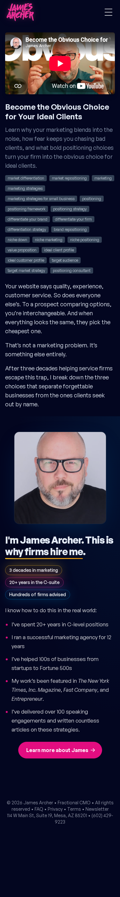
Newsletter (97, 809)
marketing (103, 178)
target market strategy (26, 270)
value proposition (22, 250)
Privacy (55, 809)
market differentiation (26, 178)
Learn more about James (57, 750)
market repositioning (69, 178)
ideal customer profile (26, 260)
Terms (74, 809)
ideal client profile (59, 250)
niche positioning (84, 239)
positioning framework (26, 209)
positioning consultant (72, 270)
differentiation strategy (27, 229)
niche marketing (48, 239)
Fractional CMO (74, 802)
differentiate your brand (27, 219)
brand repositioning (70, 229)
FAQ (39, 809)
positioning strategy (70, 209)
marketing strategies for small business (41, 198)
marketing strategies (25, 188)
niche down (17, 239)
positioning (91, 198)
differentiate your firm (73, 219)
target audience (65, 260)
